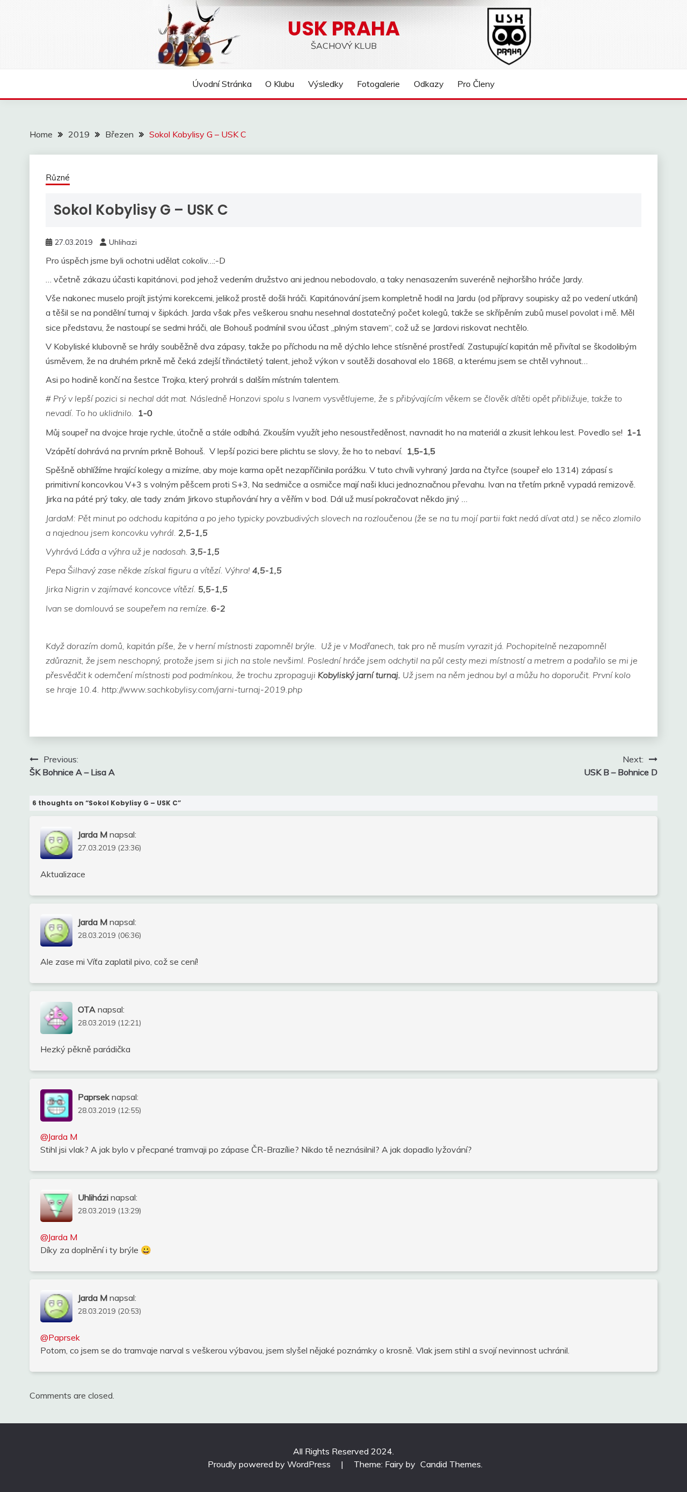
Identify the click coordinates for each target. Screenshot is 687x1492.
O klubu (279, 83)
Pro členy (476, 83)
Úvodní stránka (222, 83)
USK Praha (344, 28)
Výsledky (326, 83)
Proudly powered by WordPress (270, 1464)
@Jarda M (58, 1136)
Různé (58, 177)
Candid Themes (450, 1464)
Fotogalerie (378, 83)
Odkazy (429, 83)
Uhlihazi (123, 242)
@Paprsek (60, 1337)
